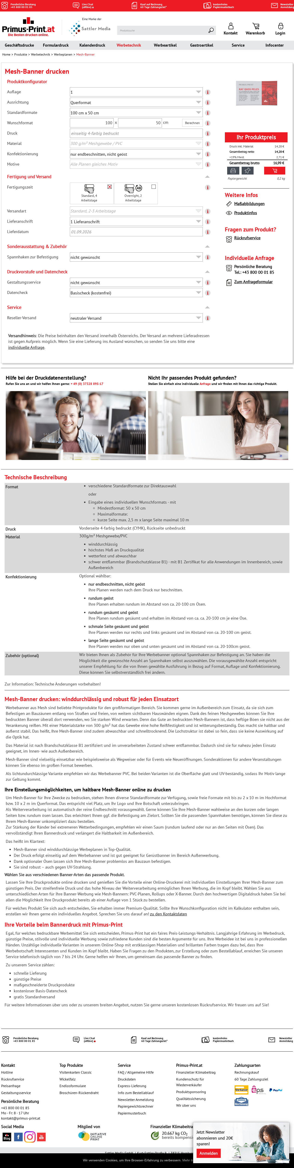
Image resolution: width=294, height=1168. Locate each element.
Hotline (7, 1072)
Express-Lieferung (132, 1085)
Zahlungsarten (247, 1065)
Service (238, 45)
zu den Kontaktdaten (168, 914)
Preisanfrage (10, 1085)
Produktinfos (245, 212)
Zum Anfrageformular (253, 281)
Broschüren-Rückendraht (79, 1092)
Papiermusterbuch (132, 1113)
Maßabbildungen (249, 203)
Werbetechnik (129, 45)
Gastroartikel (201, 45)
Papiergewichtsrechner (135, 1106)
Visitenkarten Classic (75, 1072)
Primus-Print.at (189, 1065)
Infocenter (275, 45)
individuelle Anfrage (26, 347)
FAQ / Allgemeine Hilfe (136, 1072)
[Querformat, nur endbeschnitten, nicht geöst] (256, 92)
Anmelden (209, 1153)
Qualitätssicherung (191, 1098)
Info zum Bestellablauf (136, 1092)
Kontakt (8, 1065)
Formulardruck (56, 45)
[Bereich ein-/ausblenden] (208, 176)
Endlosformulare (72, 1085)
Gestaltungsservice (16, 1092)
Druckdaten (127, 1079)
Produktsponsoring (191, 1091)
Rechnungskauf (247, 1072)
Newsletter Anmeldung (136, 1099)
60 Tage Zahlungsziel (251, 1079)
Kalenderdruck (92, 45)
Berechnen (192, 123)
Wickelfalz (67, 1079)
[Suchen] (211, 30)
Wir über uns (186, 1105)
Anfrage (205, 384)
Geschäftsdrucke (19, 45)
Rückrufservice (247, 237)
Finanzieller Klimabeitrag (196, 1072)
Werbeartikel (165, 45)
